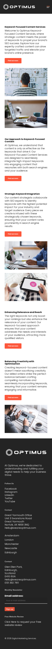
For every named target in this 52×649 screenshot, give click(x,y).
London (9, 539)
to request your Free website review (23, 623)
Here (13, 621)
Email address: (14, 595)
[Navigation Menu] (48, 7)
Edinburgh (11, 552)
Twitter (9, 498)
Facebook (11, 488)
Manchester (12, 544)
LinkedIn (9, 495)
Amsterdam (12, 535)
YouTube (10, 501)
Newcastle (11, 548)
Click (7, 621)
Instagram (11, 492)
